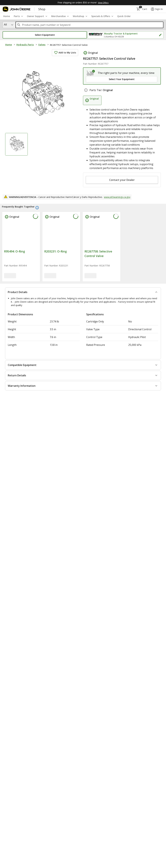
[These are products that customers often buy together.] (37, 207)
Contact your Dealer (122, 180)
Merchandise (58, 16)
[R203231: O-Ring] (61, 234)
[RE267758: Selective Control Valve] (101, 234)
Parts (17, 16)
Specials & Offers (100, 16)
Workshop (78, 16)
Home (8, 44)
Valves (41, 44)
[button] (45, 34)
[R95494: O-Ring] (21, 234)
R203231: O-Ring (55, 251)
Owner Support (35, 16)
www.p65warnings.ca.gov (117, 197)
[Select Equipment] (91, 73)
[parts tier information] (86, 90)
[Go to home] (16, 9)
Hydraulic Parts (25, 44)
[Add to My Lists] (35, 217)
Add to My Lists (67, 52)
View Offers (103, 2)
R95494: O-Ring (14, 251)
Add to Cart (21, 295)
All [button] (5, 24)
